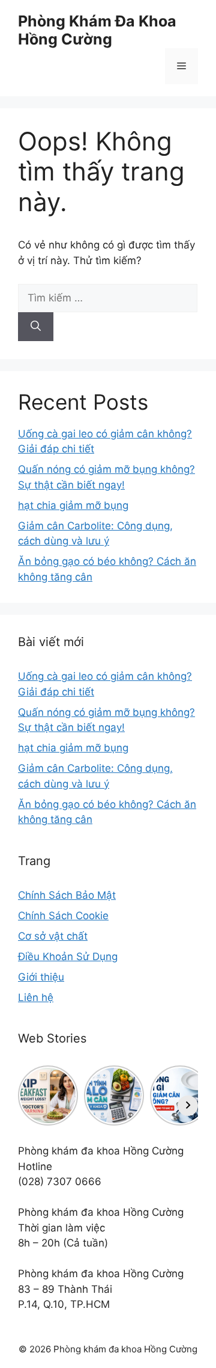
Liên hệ (35, 997)
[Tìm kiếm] (35, 326)
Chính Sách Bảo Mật (67, 895)
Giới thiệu (41, 977)
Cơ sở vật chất (53, 936)
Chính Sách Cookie (63, 916)
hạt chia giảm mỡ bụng (73, 505)
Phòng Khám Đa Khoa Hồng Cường (97, 30)
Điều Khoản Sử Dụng (68, 957)
